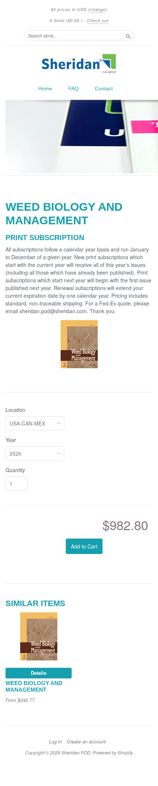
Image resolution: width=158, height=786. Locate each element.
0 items (66, 20)
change (97, 9)
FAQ (73, 88)
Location (15, 410)
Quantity (15, 470)
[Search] (128, 35)
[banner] (79, 63)
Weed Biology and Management (34, 686)
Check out (98, 20)
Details (38, 672)
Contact (104, 88)
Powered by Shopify (112, 752)
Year (11, 440)
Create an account (86, 741)
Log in (55, 741)
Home (45, 88)
